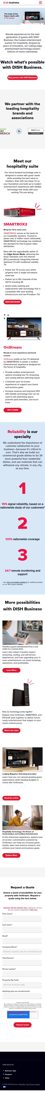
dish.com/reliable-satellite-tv (17, 582)
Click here (33, 910)
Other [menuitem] (6, 1078)
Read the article (11, 798)
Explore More (11, 855)
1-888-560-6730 (8, 1065)
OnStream (8, 359)
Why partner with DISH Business (22, 78)
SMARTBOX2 (10, 233)
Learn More (11, 670)
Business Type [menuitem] (9, 1071)
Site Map (22, 1084)
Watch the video (11, 730)
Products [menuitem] (7, 1074)
